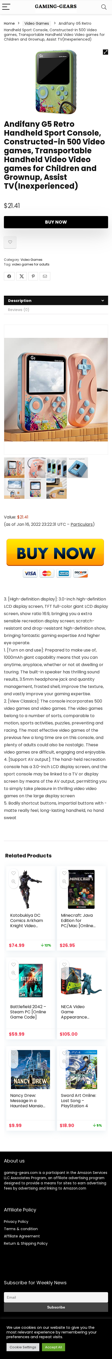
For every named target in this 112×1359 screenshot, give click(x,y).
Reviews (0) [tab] (18, 309)
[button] (105, 52)
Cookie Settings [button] (23, 1347)
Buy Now (56, 222)
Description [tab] (20, 300)
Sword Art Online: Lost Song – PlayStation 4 (78, 1100)
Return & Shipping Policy (26, 1243)
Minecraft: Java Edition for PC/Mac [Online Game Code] (77, 923)
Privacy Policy (16, 1221)
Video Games (36, 23)
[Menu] (6, 7)
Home (9, 23)
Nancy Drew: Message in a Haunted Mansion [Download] (28, 1103)
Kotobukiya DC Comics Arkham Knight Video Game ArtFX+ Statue (26, 925)
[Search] (104, 7)
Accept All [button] (53, 1347)
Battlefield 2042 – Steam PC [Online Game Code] (28, 1012)
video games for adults (30, 264)
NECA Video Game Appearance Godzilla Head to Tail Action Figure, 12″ (79, 1020)
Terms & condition (21, 1228)
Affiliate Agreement (22, 1236)
